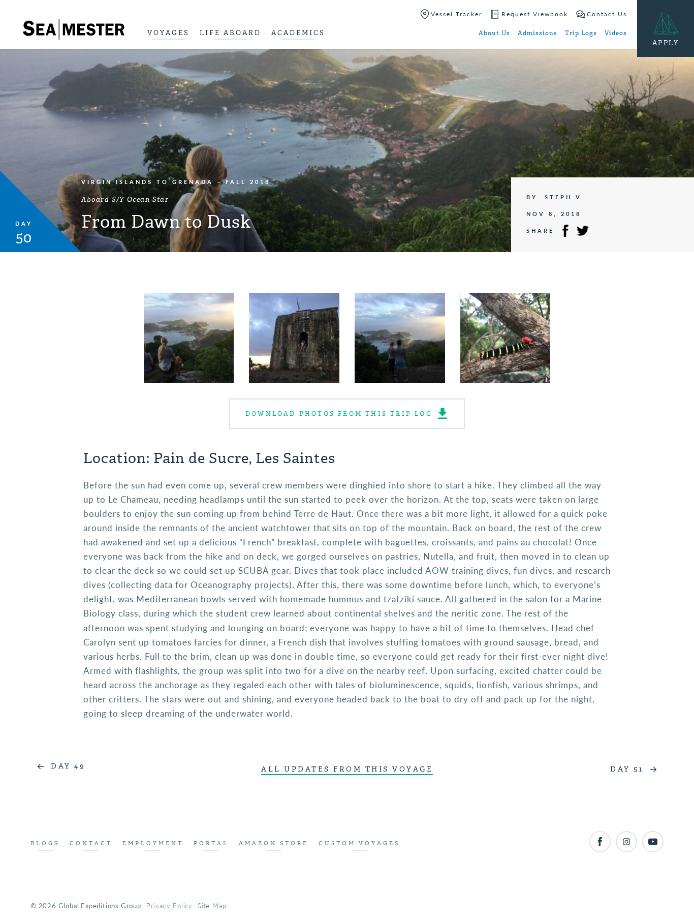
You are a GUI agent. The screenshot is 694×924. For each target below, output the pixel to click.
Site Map (212, 905)
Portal (211, 843)
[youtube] (653, 841)
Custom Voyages (359, 843)
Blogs (44, 843)
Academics (298, 32)
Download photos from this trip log (338, 414)
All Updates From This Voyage (347, 769)
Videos (616, 33)
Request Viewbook (534, 14)
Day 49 (68, 766)
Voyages (168, 32)
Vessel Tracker (456, 14)
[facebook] (600, 841)
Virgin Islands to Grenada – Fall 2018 (175, 182)
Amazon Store (273, 843)
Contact (91, 843)
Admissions (537, 33)
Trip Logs (581, 33)
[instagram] (626, 841)
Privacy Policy (169, 905)
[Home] (73, 31)
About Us (494, 33)
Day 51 (626, 769)
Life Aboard (230, 32)
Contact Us (607, 14)
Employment (152, 843)
